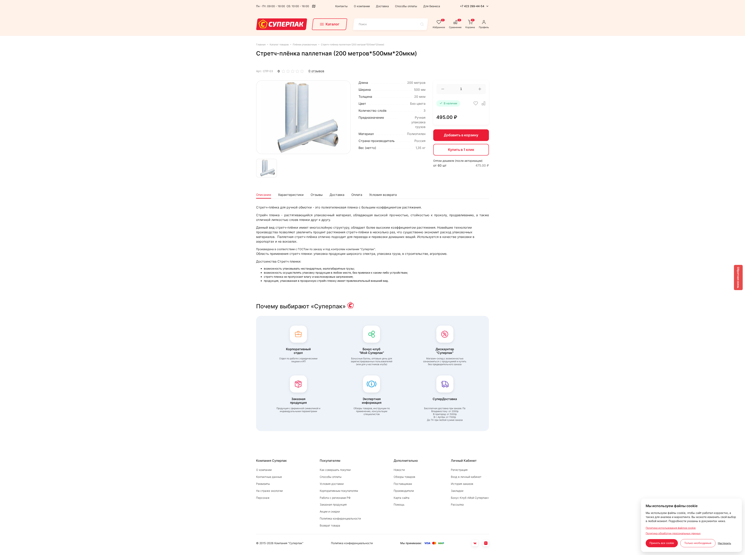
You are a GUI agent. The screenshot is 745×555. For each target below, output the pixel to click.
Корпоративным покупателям (339, 490)
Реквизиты (263, 483)
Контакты (341, 6)
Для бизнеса (431, 6)
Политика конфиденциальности (340, 518)
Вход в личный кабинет (466, 476)
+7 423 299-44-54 (472, 6)
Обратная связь (738, 277)
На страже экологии (269, 490)
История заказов (462, 483)
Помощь (399, 504)
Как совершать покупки (335, 469)
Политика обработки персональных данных (673, 533)
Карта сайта (401, 497)
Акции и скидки (330, 511)
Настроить (724, 543)
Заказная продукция (333, 504)
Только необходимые (697, 543)
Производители (404, 490)
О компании (362, 6)
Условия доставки (332, 483)
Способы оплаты (406, 6)
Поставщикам (403, 483)
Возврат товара (330, 525)
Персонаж (262, 497)
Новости (399, 469)
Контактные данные (269, 476)
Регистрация (459, 469)
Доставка (382, 6)
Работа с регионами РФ (335, 497)
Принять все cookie (662, 543)
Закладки (457, 490)
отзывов (316, 71)
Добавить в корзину (461, 135)
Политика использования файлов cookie (671, 527)
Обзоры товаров (404, 476)
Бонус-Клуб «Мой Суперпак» (470, 497)
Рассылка (457, 504)
